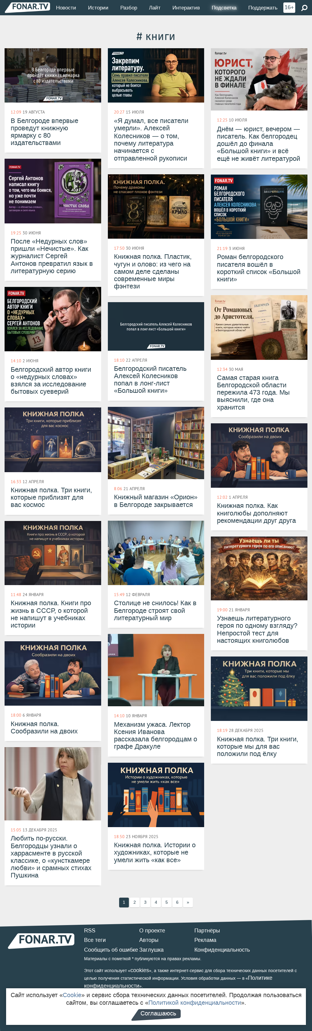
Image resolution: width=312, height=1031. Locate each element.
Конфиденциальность (222, 949)
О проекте (152, 930)
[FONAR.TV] (27, 7)
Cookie (72, 995)
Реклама (205, 940)
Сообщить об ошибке (111, 949)
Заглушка (151, 949)
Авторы (148, 940)
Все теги (95, 940)
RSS (89, 930)
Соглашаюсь (158, 1013)
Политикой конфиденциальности (194, 1003)
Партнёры (207, 930)
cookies (139, 970)
